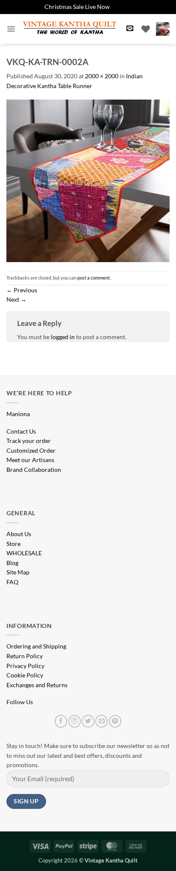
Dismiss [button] (121, 6)
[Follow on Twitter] (88, 721)
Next (16, 299)
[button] (10, 29)
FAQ (12, 581)
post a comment (93, 277)
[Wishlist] (145, 29)
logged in (63, 336)
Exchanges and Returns (36, 684)
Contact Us (21, 431)
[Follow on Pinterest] (115, 721)
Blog (12, 562)
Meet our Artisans (30, 459)
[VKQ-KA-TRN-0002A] (88, 180)
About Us (18, 533)
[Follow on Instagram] (74, 721)
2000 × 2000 (101, 76)
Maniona (18, 413)
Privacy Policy (25, 665)
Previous (21, 290)
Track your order (28, 440)
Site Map (17, 572)
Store (13, 543)
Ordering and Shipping (36, 646)
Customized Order (31, 450)
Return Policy (24, 656)
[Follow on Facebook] (61, 721)
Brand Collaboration (33, 469)
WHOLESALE (24, 553)
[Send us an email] (101, 721)
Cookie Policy (24, 675)
